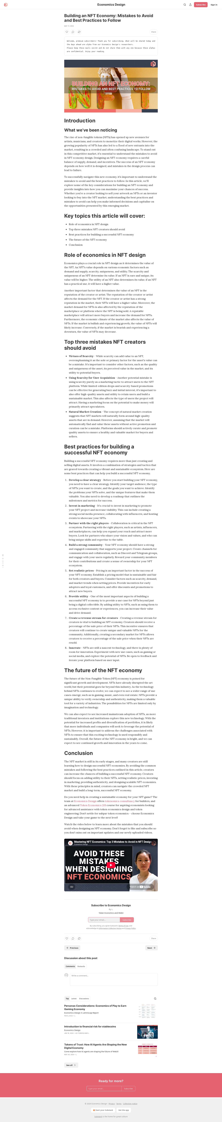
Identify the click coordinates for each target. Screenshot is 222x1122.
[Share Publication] (190, 4)
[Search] (184, 4)
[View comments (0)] (73, 31)
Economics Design (85, 801)
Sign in (214, 4)
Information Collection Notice (110, 928)
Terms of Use (123, 926)
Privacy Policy (130, 928)
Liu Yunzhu (79, 1033)
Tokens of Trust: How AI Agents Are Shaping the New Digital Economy (95, 1046)
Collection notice (130, 1103)
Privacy (112, 1103)
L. (75, 1016)
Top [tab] (67, 998)
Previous (74, 948)
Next (149, 948)
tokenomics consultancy (120, 801)
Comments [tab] (70, 966)
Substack (98, 1116)
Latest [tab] (74, 998)
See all (69, 1065)
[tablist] (75, 966)
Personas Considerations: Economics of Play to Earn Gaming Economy (95, 1007)
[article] (111, 1012)
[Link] (61, 121)
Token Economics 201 (93, 805)
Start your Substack (104, 1110)
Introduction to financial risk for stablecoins (90, 1026)
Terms (119, 1103)
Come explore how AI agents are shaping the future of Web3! (91, 1051)
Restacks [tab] (81, 966)
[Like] (66, 31)
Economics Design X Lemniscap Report (81, 1012)
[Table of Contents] (3, 561)
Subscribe (201, 4)
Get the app (123, 1110)
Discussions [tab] (84, 998)
